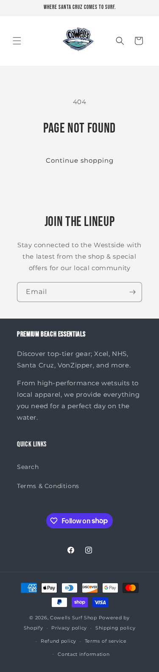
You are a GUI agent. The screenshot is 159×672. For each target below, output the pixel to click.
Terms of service (106, 641)
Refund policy (58, 641)
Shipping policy (115, 628)
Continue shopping (80, 160)
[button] (17, 40)
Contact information (83, 654)
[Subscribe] (132, 292)
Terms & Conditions (48, 486)
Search (28, 467)
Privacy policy (69, 628)
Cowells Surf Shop (73, 618)
